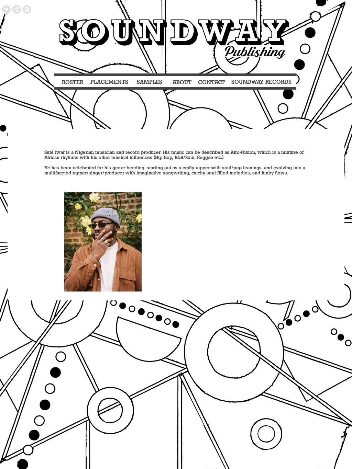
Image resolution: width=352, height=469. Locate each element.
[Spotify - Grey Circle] (27, 9)
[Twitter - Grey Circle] (6, 9)
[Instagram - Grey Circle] (16, 9)
